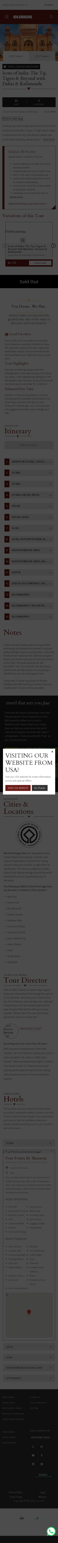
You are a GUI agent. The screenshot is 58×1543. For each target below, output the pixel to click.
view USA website (18, 788)
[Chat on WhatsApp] (51, 1531)
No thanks (39, 788)
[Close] (52, 752)
